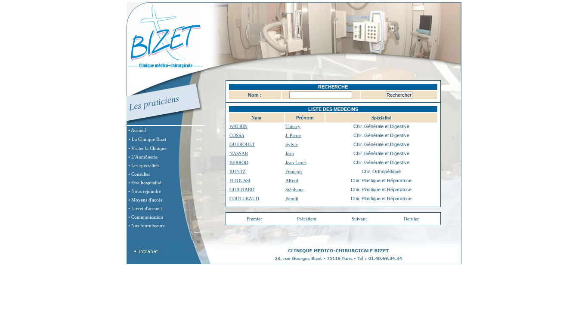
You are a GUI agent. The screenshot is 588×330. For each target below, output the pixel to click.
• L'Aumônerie (143, 156)
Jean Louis (295, 162)
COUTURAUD (244, 198)
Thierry (292, 126)
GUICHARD (241, 189)
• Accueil (137, 130)
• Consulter (139, 174)
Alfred (291, 180)
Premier (254, 218)
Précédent (306, 218)
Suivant (359, 218)
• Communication (145, 217)
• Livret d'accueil (145, 208)
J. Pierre (293, 135)
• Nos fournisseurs (146, 225)
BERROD (238, 162)
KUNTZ (237, 171)
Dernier (411, 218)
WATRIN (238, 126)
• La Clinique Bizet (147, 139)
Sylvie (291, 144)
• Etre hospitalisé (144, 182)
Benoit (291, 198)
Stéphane (294, 189)
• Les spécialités (143, 165)
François (293, 171)
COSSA (236, 135)
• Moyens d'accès (145, 199)
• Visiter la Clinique (147, 148)
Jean (289, 153)
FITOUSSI (240, 180)
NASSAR (238, 153)
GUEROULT (242, 144)
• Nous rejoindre (144, 191)
